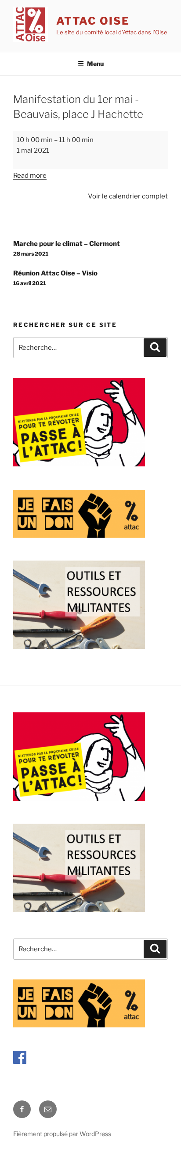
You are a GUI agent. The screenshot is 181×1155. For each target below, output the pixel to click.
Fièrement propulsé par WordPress (62, 1133)
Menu (95, 63)
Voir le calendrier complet (128, 196)
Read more (30, 176)
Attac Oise (93, 21)
